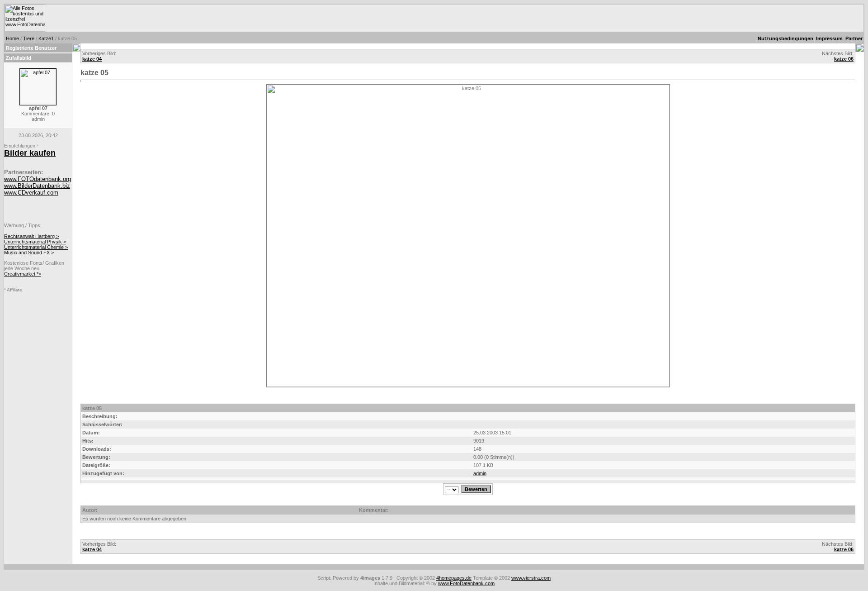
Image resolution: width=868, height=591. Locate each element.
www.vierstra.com (531, 578)
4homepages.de (454, 578)
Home (12, 38)
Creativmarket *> (22, 273)
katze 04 (92, 59)
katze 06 (844, 59)
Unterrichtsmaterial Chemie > (36, 247)
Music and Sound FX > (29, 252)
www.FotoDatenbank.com (466, 583)
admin (479, 473)
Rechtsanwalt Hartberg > (31, 236)
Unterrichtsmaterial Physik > (35, 241)
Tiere (28, 38)
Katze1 (46, 38)
